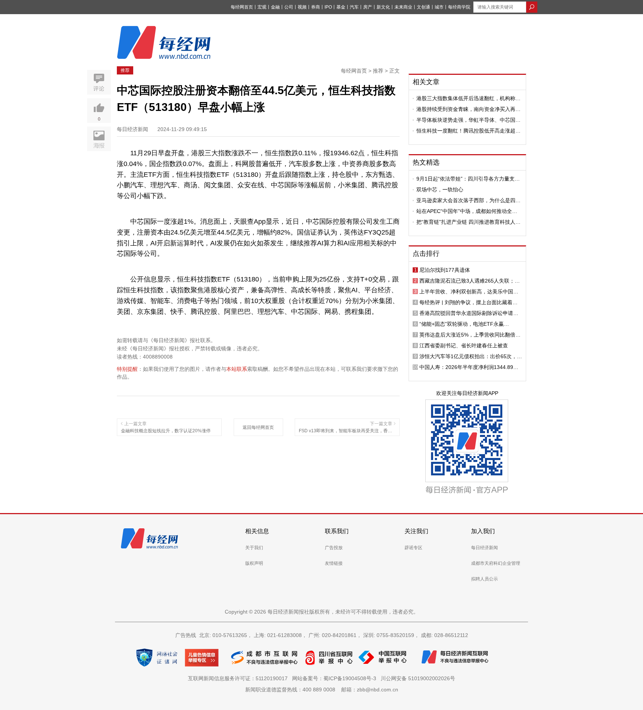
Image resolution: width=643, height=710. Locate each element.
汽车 (354, 7)
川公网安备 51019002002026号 (418, 678)
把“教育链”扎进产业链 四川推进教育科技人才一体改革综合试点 (468, 222)
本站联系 (236, 369)
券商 (315, 7)
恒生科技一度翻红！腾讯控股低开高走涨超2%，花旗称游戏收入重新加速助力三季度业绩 (467, 130)
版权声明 (254, 563)
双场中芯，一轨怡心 (439, 189)
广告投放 (334, 547)
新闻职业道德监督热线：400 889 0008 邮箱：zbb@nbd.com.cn (321, 690)
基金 (340, 7)
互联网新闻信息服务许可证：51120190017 (239, 678)
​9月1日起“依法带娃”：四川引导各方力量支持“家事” (468, 178)
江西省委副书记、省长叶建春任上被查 (463, 345)
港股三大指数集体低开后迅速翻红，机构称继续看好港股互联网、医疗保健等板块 (468, 98)
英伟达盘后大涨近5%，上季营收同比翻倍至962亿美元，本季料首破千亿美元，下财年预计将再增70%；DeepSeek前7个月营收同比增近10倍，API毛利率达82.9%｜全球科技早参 (470, 334)
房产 (367, 7)
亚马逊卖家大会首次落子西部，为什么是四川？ (465, 200)
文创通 (423, 7)
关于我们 (254, 547)
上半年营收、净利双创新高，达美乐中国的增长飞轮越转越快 (468, 291)
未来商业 (403, 7)
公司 (288, 7)
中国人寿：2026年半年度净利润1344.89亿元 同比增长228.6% (468, 367)
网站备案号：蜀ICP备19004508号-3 (335, 678)
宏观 (261, 7)
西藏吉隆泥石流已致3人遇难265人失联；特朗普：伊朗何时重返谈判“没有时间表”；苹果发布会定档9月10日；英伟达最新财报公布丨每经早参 (470, 280)
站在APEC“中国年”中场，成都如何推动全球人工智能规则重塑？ (466, 211)
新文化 (383, 7)
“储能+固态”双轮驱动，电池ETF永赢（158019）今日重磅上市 (461, 324)
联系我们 (337, 531)
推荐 (125, 70)
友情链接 (334, 563)
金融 (275, 7)
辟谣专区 (413, 547)
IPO (328, 7)
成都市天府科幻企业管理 (495, 563)
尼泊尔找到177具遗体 (444, 270)
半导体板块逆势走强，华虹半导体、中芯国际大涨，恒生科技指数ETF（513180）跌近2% (468, 119)
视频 (302, 7)
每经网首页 (242, 7)
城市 (439, 7)
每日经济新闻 (484, 547)
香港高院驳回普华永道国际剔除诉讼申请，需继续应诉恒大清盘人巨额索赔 (468, 313)
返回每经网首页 (258, 427)
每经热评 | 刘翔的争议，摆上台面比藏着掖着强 (468, 302)
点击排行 (426, 253)
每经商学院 (459, 7)
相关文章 (426, 82)
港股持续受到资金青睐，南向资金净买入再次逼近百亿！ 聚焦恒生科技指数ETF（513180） (468, 109)
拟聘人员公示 (484, 579)
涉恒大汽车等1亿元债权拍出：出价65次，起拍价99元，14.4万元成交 (470, 356)
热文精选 (426, 162)
